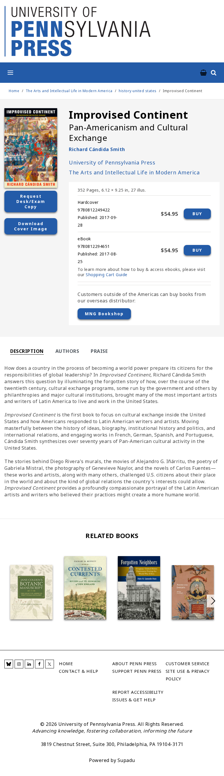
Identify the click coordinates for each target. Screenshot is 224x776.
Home (14, 90)
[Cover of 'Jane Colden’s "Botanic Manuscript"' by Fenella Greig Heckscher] (31, 592)
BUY (197, 213)
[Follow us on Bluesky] (8, 664)
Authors (67, 351)
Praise (99, 351)
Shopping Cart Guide (106, 274)
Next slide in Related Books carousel (213, 601)
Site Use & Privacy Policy (188, 675)
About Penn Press (134, 663)
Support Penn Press (137, 671)
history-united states (138, 90)
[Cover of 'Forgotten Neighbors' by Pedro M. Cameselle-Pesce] (139, 587)
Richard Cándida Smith (97, 149)
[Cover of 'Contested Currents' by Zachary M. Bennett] (85, 587)
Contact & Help (78, 671)
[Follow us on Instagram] (19, 664)
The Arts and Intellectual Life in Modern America (70, 90)
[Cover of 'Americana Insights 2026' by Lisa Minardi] (193, 592)
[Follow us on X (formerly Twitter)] (49, 664)
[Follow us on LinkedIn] (29, 664)
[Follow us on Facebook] (39, 664)
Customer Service (188, 663)
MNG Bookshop (104, 313)
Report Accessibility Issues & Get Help (138, 696)
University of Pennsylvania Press (112, 162)
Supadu (126, 760)
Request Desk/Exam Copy (30, 201)
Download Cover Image (31, 226)
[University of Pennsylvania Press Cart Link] (203, 73)
